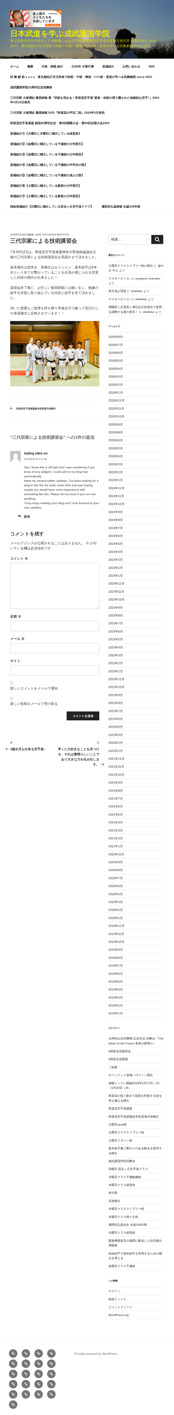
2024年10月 (116, 504)
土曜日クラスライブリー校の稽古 (130, 265)
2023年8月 (115, 615)
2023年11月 (116, 591)
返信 (27, 516)
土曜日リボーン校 (120, 1140)
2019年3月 (115, 997)
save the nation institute (52, 234)
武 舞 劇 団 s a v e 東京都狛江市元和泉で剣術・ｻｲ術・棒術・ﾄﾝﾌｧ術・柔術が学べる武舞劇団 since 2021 (81, 77)
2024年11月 (116, 496)
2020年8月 (115, 870)
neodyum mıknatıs (147, 278)
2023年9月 (115, 607)
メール (17, 639)
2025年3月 (115, 464)
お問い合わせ (131, 66)
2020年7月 (115, 878)
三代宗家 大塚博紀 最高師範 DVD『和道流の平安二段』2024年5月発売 (57, 112)
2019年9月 (115, 949)
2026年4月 (115, 368)
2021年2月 (115, 838)
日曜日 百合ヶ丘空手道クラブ (128, 1169)
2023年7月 (115, 623)
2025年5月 (115, 448)
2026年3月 (115, 376)
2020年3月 (115, 902)
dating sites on (36, 453)
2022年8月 (115, 703)
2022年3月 (115, 735)
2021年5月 (115, 814)
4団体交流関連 (118, 1059)
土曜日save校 (117, 1124)
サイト (15, 661)
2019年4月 (115, 989)
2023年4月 (115, 647)
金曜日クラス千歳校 (121, 1266)
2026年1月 (115, 392)
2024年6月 (115, 536)
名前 (15, 616)
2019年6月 (115, 973)
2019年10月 (116, 941)
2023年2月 (115, 663)
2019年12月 (116, 926)
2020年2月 (115, 910)
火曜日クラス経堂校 (121, 1232)
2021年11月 (116, 766)
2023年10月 (116, 599)
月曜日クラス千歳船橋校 (124, 1177)
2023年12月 (116, 583)
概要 (30, 66)
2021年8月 (115, 790)
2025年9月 (115, 424)
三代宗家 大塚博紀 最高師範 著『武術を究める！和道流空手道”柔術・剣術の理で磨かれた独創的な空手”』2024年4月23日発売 (84, 100)
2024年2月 (115, 567)
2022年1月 (115, 751)
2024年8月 (115, 520)
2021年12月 (116, 758)
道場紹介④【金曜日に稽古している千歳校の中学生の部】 (48, 164)
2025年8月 (115, 432)
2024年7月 (115, 528)
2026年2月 (115, 384)
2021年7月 (115, 798)
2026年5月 (115, 360)
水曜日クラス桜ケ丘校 (123, 1217)
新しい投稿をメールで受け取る (34, 703)
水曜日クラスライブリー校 (126, 1208)
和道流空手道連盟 (120, 1108)
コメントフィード (120, 1307)
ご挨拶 (112, 1067)
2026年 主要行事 (83, 66)
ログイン (114, 1291)
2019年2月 (115, 1005)
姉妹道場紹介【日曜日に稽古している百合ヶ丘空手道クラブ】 (51, 206)
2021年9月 (115, 782)
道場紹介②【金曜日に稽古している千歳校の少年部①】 (47, 144)
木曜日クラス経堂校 (121, 1185)
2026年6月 (115, 352)
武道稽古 (114, 1201)
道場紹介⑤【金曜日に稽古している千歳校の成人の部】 (47, 175)
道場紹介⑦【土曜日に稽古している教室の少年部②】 (45, 196)
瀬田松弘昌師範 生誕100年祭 (121, 206)
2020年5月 (115, 894)
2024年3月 (115, 559)
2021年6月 (115, 806)
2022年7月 (115, 711)
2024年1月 (115, 575)
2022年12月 (116, 679)
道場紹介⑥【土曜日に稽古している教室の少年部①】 (45, 185)
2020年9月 (115, 862)
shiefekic (137, 291)
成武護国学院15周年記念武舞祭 (31, 87)
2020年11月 (116, 854)
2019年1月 (115, 1013)
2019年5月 (115, 981)
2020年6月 (115, 886)
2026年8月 (115, 336)
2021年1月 (115, 846)
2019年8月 (115, 957)
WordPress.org (118, 1315)
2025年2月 (115, 472)
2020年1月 (115, 918)
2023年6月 (115, 631)
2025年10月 (116, 416)
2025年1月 (115, 480)
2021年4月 (115, 822)
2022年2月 (115, 742)
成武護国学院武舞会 (121, 1161)
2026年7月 (115, 345)
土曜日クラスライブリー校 (126, 1132)
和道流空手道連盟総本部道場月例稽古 (36, 408)
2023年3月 (115, 655)
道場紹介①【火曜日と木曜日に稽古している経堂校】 (45, 133)
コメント (19, 558)
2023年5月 (115, 639)
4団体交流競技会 (119, 1051)
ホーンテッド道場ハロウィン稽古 (130, 1075)
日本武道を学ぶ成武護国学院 (60, 33)
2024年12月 (116, 488)
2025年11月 (116, 408)
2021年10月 (116, 774)
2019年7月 (115, 965)
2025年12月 (116, 400)
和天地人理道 (117, 291)
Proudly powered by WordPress (95, 1353)
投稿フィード (117, 1299)
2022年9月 (115, 695)
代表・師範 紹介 (52, 66)
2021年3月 (115, 830)
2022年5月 (115, 726)
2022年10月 (116, 687)
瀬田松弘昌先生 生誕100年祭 (127, 1224)
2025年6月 (115, 440)
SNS (151, 66)
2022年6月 (115, 719)
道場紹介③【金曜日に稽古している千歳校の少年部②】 (47, 154)
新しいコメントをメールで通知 (34, 688)
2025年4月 (115, 456)
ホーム (14, 66)
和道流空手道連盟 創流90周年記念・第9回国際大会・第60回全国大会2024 (59, 123)
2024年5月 (115, 543)
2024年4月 (115, 551)
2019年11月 (116, 934)
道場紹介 (108, 66)
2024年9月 (115, 512)
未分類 (112, 1192)
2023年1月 (115, 671)
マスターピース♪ (119, 278)
